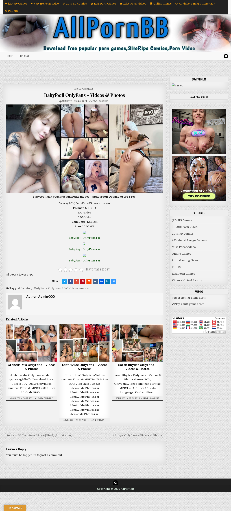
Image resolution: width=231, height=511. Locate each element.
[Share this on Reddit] (88, 281)
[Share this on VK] (95, 281)
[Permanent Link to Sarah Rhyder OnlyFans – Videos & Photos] (137, 343)
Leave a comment (100, 101)
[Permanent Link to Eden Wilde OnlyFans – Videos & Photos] (84, 343)
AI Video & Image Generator (197, 3)
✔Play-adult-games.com (188, 304)
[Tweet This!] (64, 281)
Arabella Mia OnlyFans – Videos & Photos (31, 367)
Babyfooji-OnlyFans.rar (84, 237)
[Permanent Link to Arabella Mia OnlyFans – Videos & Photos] (31, 343)
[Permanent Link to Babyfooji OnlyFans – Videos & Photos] (84, 148)
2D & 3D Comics (76, 3)
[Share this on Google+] (76, 281)
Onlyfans (54, 288)
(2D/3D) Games (17, 3)
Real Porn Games (105, 3)
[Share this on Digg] (101, 281)
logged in (29, 455)
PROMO (13, 10)
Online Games (162, 3)
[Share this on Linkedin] (107, 281)
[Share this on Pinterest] (82, 281)
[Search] (226, 56)
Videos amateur (79, 288)
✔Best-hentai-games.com (189, 297)
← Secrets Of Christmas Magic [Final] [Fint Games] (37, 435)
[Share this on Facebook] (70, 281)
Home (9, 56)
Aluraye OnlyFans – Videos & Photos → (139, 435)
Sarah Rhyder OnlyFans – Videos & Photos (137, 367)
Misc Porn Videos (134, 3)
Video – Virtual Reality (187, 280)
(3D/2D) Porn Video (46, 3)
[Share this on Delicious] (113, 281)
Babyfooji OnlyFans (34, 288)
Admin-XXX (67, 101)
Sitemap (24, 56)
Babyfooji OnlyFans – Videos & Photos (84, 95)
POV (64, 288)
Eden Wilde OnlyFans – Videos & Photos (84, 367)
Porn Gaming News (185, 260)
